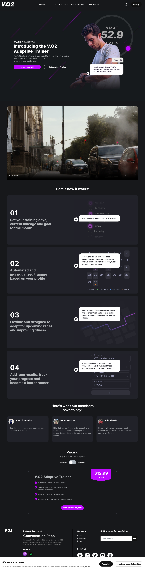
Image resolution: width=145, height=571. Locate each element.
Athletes (42, 4)
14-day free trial (27, 67)
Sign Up (136, 4)
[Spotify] (31, 554)
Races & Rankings (78, 4)
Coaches (52, 4)
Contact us (81, 538)
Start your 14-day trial (72, 508)
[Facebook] (80, 555)
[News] (110, 555)
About (79, 535)
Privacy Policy (85, 566)
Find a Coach (94, 4)
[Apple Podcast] (25, 554)
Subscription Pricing (57, 67)
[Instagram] (88, 555)
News (79, 541)
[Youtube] (103, 555)
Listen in (26, 549)
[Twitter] (95, 555)
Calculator (63, 4)
